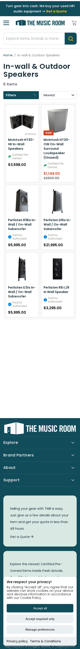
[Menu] (6, 23)
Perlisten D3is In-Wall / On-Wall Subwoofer (22, 292)
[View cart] (74, 23)
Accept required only (40, 619)
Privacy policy (17, 641)
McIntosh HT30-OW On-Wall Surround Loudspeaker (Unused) (57, 149)
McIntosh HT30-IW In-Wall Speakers (21, 144)
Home (8, 55)
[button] (21, 95)
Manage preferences (40, 629)
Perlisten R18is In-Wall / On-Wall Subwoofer (22, 224)
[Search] (71, 39)
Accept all (40, 608)
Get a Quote (20, 537)
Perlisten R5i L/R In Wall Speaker (56, 289)
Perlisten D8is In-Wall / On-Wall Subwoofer (57, 224)
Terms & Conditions (45, 641)
